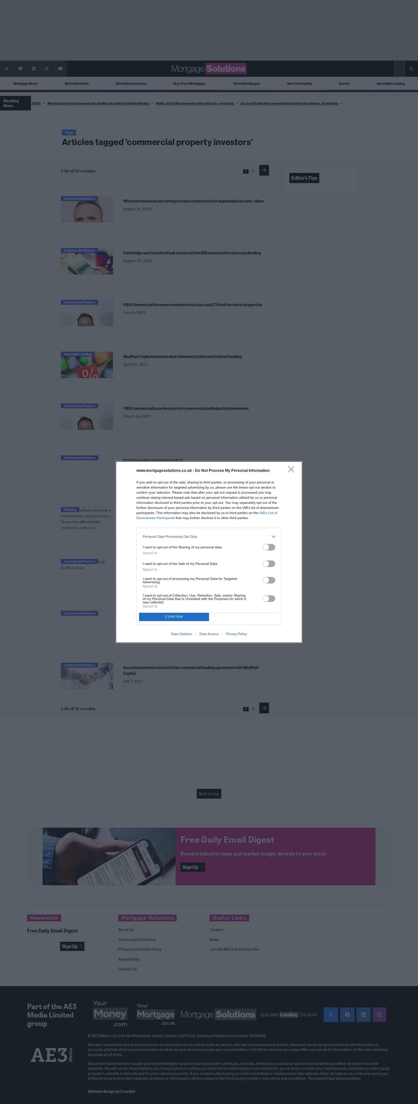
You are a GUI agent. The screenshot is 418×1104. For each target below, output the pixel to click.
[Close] (292, 470)
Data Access (209, 634)
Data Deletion (181, 634)
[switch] (269, 547)
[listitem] (209, 536)
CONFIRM (174, 617)
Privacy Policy (236, 634)
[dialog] (209, 552)
